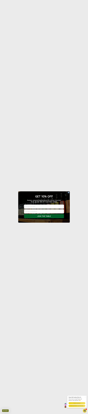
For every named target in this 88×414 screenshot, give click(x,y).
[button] (85, 411)
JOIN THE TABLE (44, 216)
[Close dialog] (68, 192)
